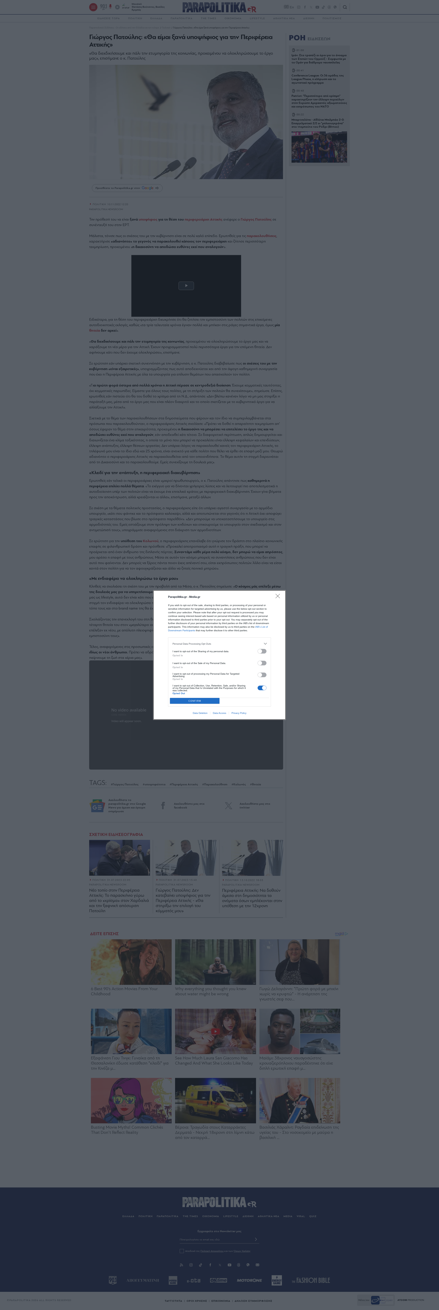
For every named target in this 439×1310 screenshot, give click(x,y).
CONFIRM (194, 701)
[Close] (279, 597)
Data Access (219, 713)
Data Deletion (200, 713)
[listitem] (219, 643)
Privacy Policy (239, 713)
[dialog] (219, 655)
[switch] (262, 651)
